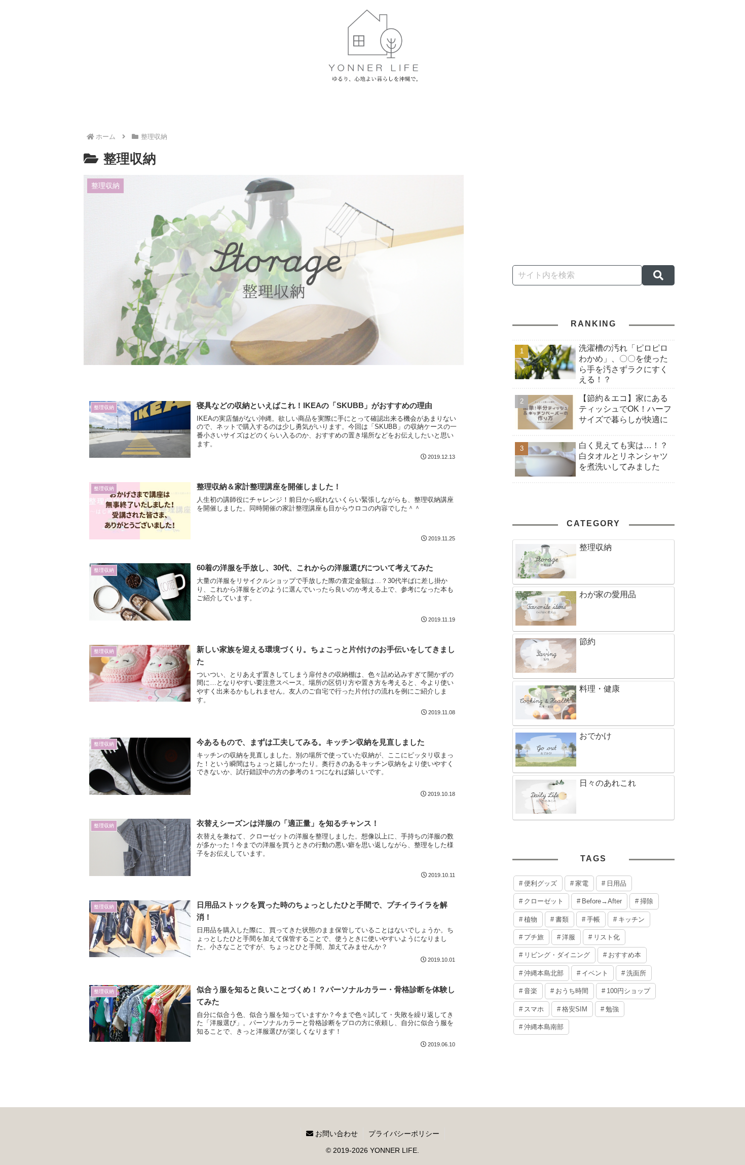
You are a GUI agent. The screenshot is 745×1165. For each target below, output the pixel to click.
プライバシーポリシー (403, 1134)
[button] (658, 275)
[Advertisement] (593, 178)
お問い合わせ (335, 1134)
